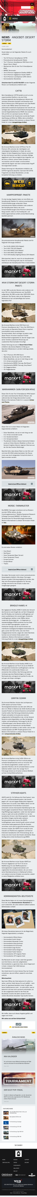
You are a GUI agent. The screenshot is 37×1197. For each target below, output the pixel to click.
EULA (11, 1192)
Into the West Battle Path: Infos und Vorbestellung (18, 1112)
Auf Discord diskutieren (20, 1027)
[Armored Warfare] (26, 12)
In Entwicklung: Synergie (15, 1121)
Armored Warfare (18, 1154)
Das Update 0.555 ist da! (15, 1116)
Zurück (4, 43)
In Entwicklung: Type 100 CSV (16, 1131)
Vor (9, 43)
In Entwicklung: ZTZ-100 (15, 1126)
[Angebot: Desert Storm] (32, 4)
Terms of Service (16, 1192)
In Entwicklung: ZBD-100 (15, 1136)
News (6, 37)
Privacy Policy (24, 1192)
